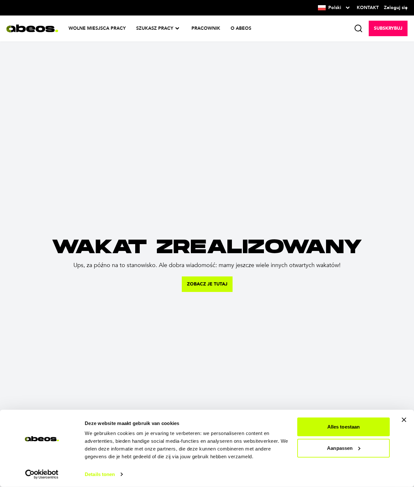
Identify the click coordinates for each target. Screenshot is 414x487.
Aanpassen (340, 448)
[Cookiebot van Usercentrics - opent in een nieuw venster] (42, 474)
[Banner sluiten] (404, 420)
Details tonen (100, 474)
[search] (358, 28)
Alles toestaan (343, 427)
